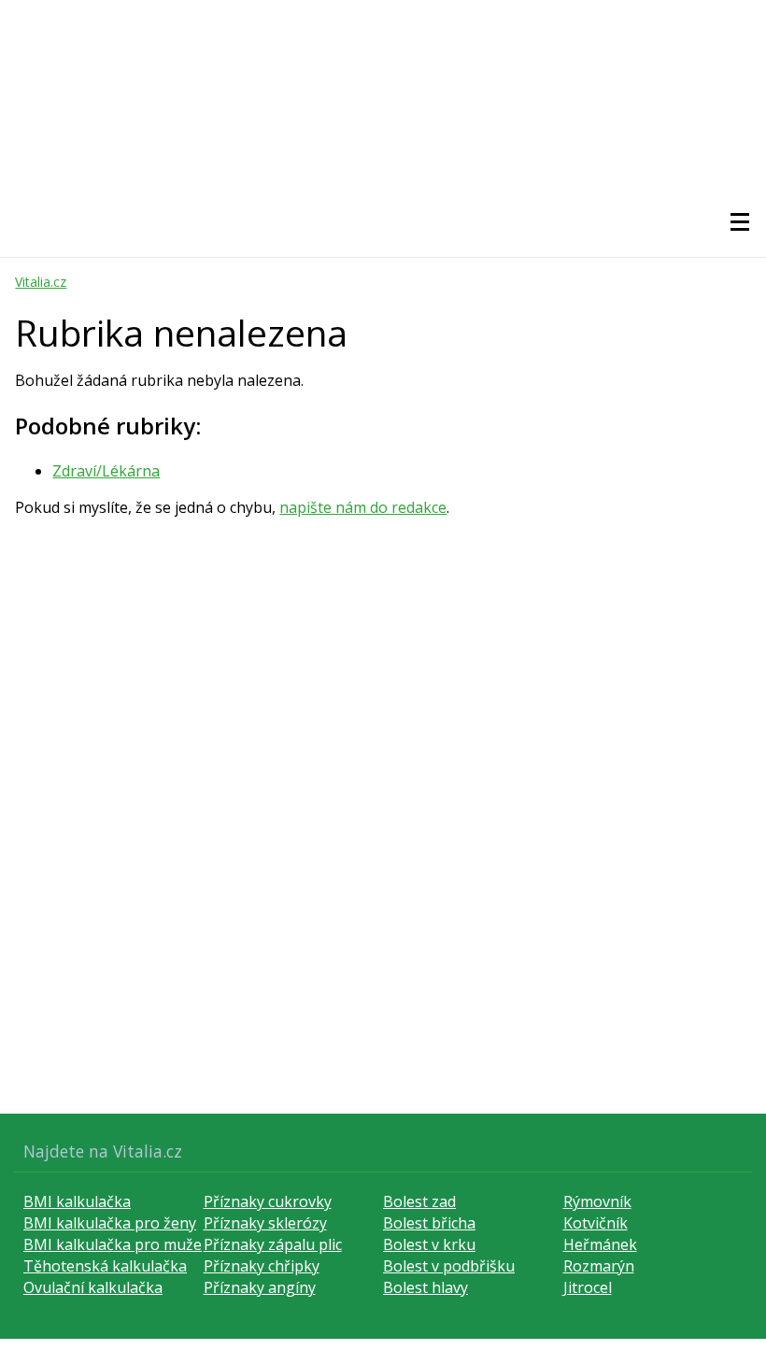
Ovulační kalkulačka (93, 1287)
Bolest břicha (429, 1223)
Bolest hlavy (425, 1287)
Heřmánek (600, 1244)
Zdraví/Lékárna (106, 471)
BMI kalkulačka (77, 1201)
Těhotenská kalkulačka (105, 1266)
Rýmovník (597, 1201)
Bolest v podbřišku (449, 1266)
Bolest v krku (429, 1244)
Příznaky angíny (260, 1287)
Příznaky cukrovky (268, 1201)
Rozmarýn (598, 1266)
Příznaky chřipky (261, 1266)
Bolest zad (419, 1201)
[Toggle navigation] (740, 222)
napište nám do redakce (363, 507)
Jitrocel (587, 1287)
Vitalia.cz (40, 282)
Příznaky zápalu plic (273, 1244)
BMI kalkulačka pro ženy (109, 1223)
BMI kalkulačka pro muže (112, 1244)
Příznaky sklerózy (265, 1223)
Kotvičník (595, 1223)
